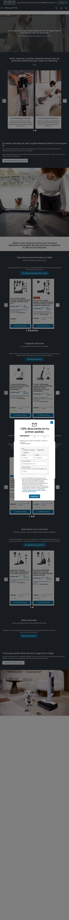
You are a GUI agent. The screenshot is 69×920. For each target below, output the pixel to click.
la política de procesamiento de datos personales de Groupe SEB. (34, 490)
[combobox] (27, 458)
